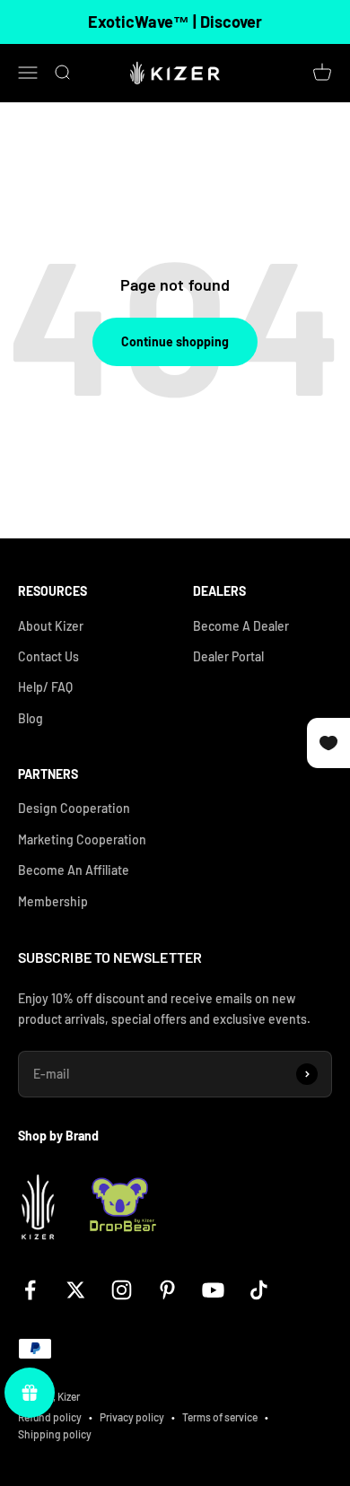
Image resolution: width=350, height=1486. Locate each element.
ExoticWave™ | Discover (175, 21)
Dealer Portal (228, 656)
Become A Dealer (241, 626)
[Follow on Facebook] (30, 1290)
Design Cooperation (74, 808)
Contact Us (48, 656)
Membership (53, 901)
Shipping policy (55, 1434)
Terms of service (220, 1417)
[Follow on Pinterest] (167, 1290)
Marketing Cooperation (82, 839)
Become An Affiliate (73, 870)
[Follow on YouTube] (213, 1290)
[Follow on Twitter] (76, 1290)
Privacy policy (132, 1417)
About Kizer (50, 626)
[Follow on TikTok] (259, 1290)
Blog (30, 718)
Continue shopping (175, 341)
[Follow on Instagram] (121, 1290)
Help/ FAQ (45, 687)
